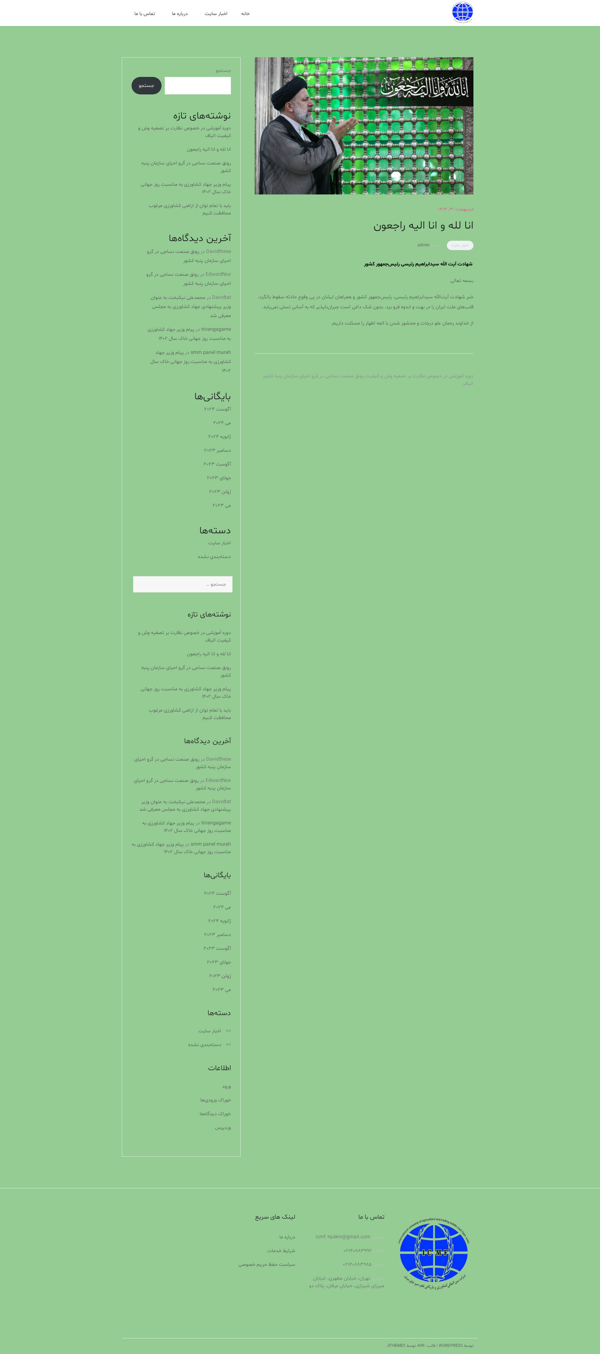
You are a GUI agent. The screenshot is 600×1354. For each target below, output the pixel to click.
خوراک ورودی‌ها (215, 1100)
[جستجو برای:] (181, 584)
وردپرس (223, 1127)
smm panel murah (211, 352)
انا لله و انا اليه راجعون (209, 149)
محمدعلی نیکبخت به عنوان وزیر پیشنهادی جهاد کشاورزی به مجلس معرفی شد (191, 306)
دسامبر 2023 (217, 450)
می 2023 (221, 505)
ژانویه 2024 (219, 436)
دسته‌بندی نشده (214, 556)
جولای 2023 (219, 478)
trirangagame (216, 329)
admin (424, 245)
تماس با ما (144, 13)
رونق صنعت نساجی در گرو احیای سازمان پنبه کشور (313, 376)
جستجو (223, 70)
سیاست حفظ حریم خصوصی (266, 1264)
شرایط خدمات (281, 1250)
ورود (226, 1086)
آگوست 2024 (217, 409)
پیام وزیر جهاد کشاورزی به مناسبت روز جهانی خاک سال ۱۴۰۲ (190, 361)
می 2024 (222, 423)
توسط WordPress (456, 1346)
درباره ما (180, 13)
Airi (421, 1346)
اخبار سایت (216, 13)
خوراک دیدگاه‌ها (215, 1113)
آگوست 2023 (217, 464)
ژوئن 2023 (220, 491)
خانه (245, 13)
